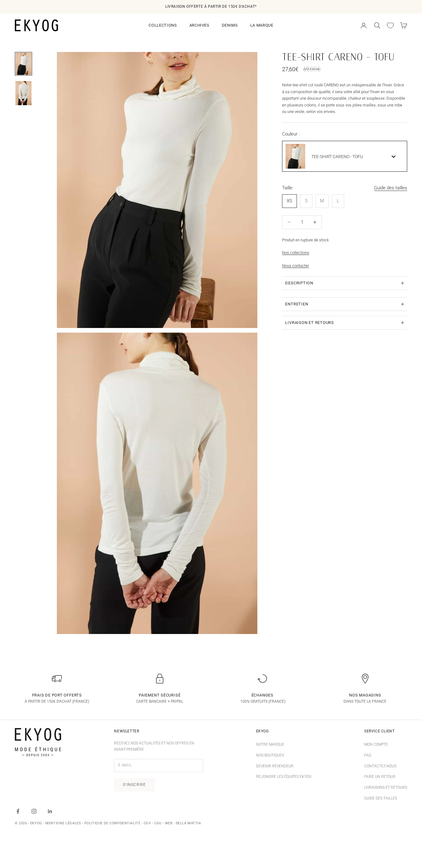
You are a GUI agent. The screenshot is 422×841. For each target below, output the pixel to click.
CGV (147, 823)
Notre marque (270, 744)
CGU (158, 823)
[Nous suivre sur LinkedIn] (50, 811)
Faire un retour (379, 776)
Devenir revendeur (274, 766)
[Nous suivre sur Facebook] (18, 811)
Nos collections (295, 252)
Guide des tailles (390, 188)
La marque (261, 25)
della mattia (188, 823)
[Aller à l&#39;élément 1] (23, 63)
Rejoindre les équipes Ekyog (283, 776)
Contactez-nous (380, 766)
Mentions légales (63, 823)
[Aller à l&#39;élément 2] (23, 93)
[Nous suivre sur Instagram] (34, 811)
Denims (230, 25)
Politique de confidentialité (112, 823)
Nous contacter (295, 265)
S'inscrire (134, 785)
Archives (199, 25)
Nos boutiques (270, 755)
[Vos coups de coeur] (390, 25)
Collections (163, 25)
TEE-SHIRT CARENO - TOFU (337, 156)
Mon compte (376, 744)
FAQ (367, 755)
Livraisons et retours (385, 787)
